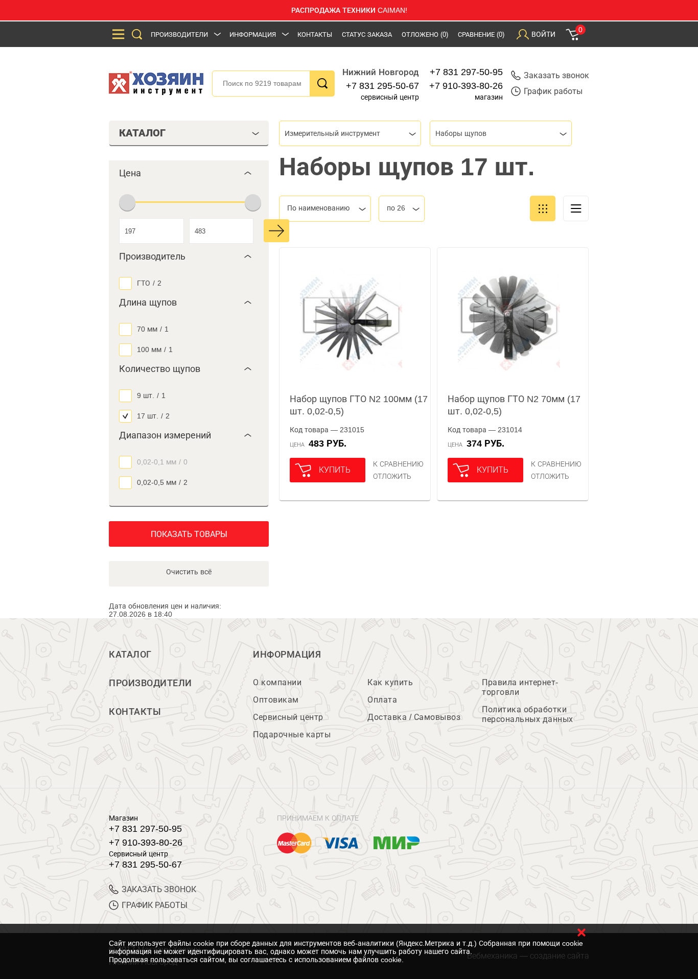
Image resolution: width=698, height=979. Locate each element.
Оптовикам (276, 699)
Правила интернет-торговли (520, 687)
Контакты (314, 34)
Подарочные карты (292, 734)
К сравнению (398, 464)
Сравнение (481, 34)
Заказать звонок (556, 75)
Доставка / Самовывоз (413, 717)
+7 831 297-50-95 (466, 72)
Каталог (130, 654)
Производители (179, 34)
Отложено (425, 34)
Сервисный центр (288, 717)
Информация (252, 34)
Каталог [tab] (142, 132)
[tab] (189, 173)
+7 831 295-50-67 (382, 86)
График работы (553, 91)
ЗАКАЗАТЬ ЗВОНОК (159, 889)
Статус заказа (367, 34)
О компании (277, 682)
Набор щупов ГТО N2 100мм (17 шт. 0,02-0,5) (359, 405)
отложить (392, 476)
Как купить (390, 682)
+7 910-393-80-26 (466, 86)
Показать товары (189, 534)
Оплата (382, 699)
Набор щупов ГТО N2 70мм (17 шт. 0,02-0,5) (514, 405)
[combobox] (350, 133)
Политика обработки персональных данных (527, 714)
